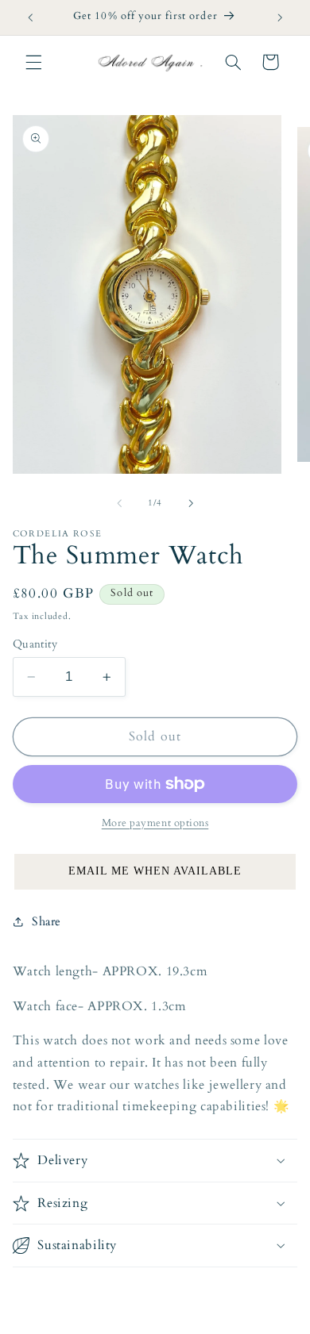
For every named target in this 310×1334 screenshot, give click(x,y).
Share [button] (46, 921)
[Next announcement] (279, 17)
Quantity (35, 644)
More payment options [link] (155, 823)
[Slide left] (119, 503)
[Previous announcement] (30, 17)
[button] (33, 62)
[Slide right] (190, 503)
